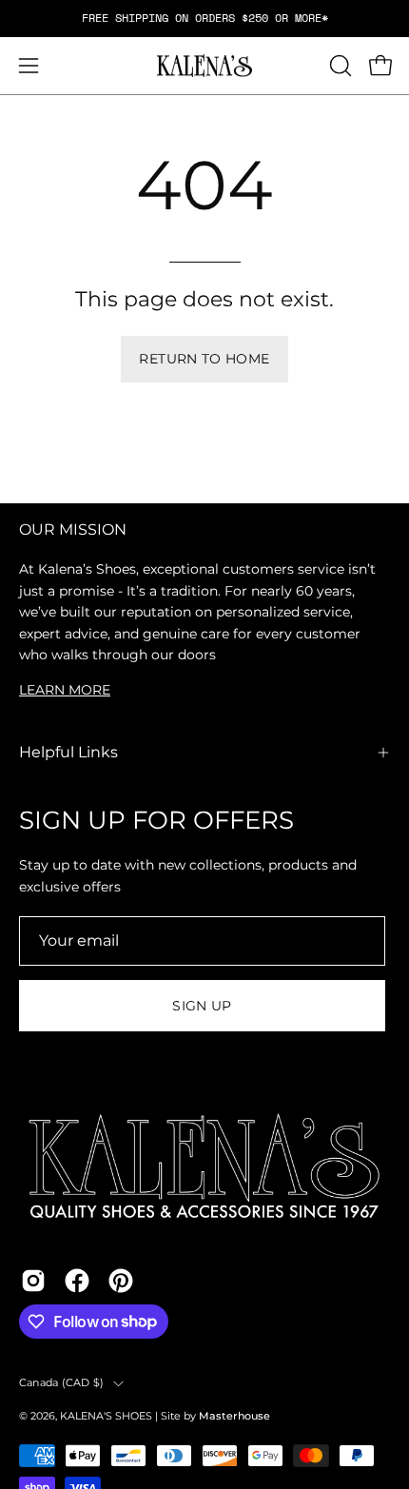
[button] (338, 65)
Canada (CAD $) (61, 1383)
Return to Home (204, 358)
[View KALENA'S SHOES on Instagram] (33, 1280)
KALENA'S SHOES (106, 1416)
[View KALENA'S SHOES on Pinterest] (121, 1280)
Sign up (202, 1005)
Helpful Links (68, 752)
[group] (204, 18)
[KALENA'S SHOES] (204, 66)
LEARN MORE (64, 689)
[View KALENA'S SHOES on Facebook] (77, 1280)
